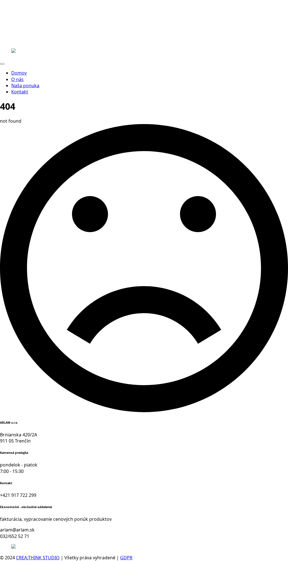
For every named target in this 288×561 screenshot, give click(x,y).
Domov (19, 73)
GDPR (126, 558)
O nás (17, 79)
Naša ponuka (25, 85)
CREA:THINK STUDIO (38, 558)
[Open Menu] (2, 64)
